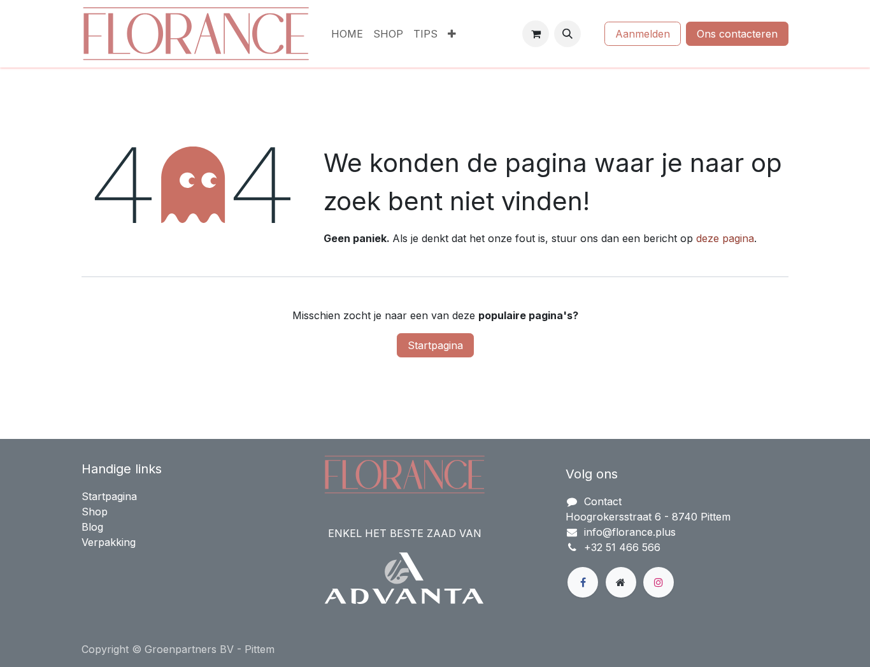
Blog (92, 526)
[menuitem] (347, 34)
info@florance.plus (630, 532)
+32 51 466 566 (622, 547)
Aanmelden (642, 33)
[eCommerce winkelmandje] (535, 33)
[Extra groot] (621, 582)
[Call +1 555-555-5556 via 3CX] (592, 34)
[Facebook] (582, 582)
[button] (567, 33)
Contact (603, 501)
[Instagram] (658, 582)
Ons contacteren (737, 33)
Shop (95, 511)
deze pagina (725, 238)
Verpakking (109, 542)
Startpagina (435, 345)
